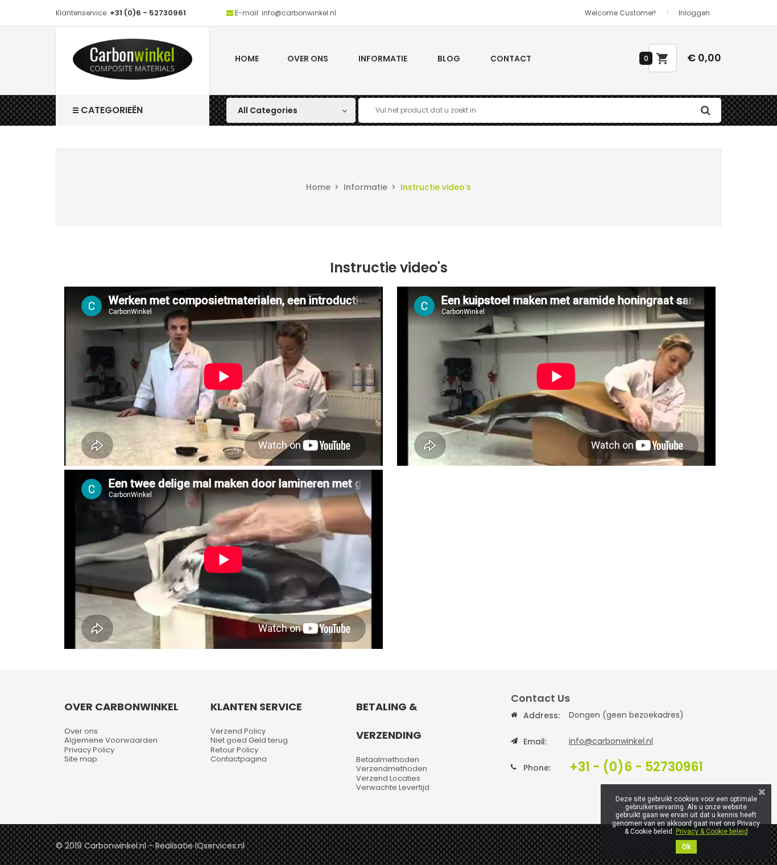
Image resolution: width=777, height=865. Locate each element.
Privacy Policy (89, 749)
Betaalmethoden (387, 759)
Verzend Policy (238, 731)
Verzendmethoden (391, 768)
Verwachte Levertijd (392, 787)
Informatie (382, 58)
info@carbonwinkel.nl (611, 741)
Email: (535, 741)
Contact (510, 58)
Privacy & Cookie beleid (712, 831)
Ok (686, 847)
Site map (80, 759)
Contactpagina (238, 759)
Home (247, 58)
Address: (541, 715)
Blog (448, 58)
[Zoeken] (705, 110)
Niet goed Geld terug (249, 740)
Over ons (307, 58)
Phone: (537, 767)
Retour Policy (234, 749)
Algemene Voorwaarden (111, 740)
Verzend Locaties (388, 778)
